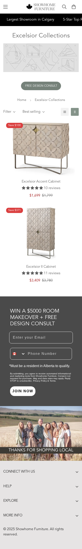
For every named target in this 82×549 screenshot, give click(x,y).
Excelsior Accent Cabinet (41, 181)
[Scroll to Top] (74, 525)
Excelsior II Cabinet (41, 267)
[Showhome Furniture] (41, 7)
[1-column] (65, 112)
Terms (53, 381)
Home (21, 100)
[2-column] (75, 112)
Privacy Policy (40, 381)
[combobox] (18, 353)
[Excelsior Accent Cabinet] (41, 148)
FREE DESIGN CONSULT (41, 85)
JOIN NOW (22, 391)
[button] (74, 7)
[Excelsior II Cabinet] (41, 233)
